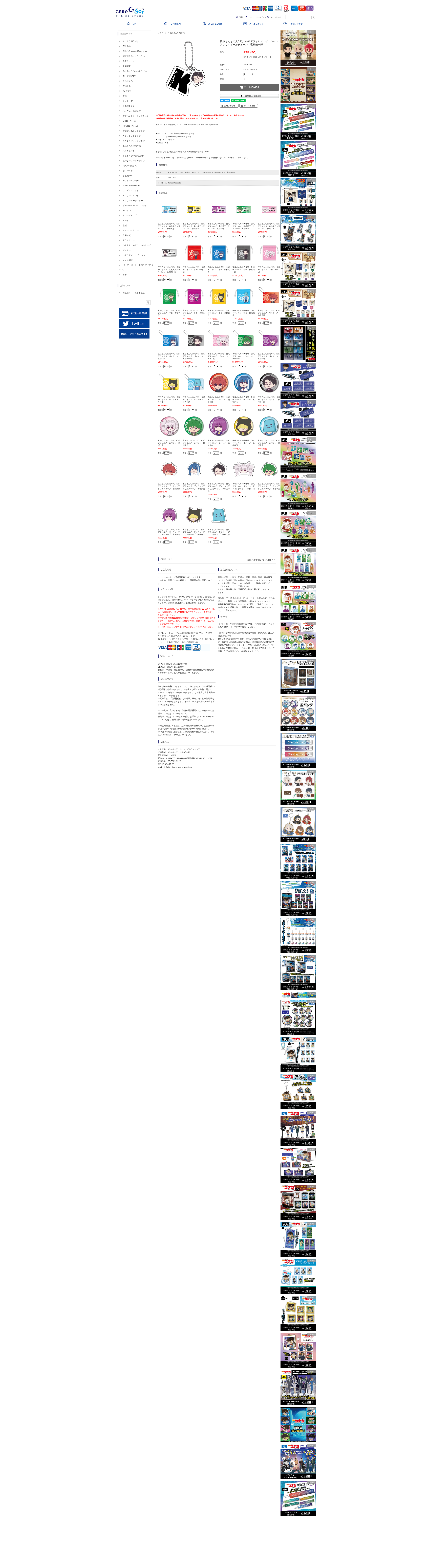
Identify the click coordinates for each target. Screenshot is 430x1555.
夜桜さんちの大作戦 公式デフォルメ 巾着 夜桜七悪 (243, 312)
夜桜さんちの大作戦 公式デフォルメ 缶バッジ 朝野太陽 (219, 399)
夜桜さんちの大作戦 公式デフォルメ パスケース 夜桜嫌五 (169, 399)
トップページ (161, 33)
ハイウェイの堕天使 (132, 111)
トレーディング (130, 215)
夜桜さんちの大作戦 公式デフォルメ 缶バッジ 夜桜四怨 (219, 442)
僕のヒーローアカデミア (134, 161)
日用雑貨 (127, 235)
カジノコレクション (132, 136)
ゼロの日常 (128, 171)
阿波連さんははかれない (134, 56)
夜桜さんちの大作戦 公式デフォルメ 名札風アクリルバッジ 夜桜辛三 (243, 226)
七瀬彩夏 (127, 66)
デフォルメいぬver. (131, 180)
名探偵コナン (129, 106)
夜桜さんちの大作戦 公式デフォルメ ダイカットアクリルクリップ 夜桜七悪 (219, 532)
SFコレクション (130, 121)
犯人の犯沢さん (130, 165)
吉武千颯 (127, 86)
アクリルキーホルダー (133, 200)
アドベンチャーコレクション (136, 116)
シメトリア (128, 101)
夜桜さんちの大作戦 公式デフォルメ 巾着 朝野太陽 (194, 269)
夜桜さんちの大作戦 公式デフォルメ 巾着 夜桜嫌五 (219, 312)
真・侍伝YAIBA (129, 76)
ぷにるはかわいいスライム (135, 71)
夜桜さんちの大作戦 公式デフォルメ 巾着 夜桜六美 (219, 269)
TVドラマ (127, 91)
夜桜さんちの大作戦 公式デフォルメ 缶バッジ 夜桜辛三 (194, 442)
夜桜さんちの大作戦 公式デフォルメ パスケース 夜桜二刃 (219, 356)
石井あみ (127, 46)
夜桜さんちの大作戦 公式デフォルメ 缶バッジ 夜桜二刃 (169, 442)
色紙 (125, 225)
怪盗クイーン (129, 61)
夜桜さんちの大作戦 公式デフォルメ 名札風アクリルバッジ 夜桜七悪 (169, 226)
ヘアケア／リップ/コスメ (134, 255)
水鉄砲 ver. (127, 176)
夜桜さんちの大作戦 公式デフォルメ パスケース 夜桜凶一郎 (194, 356)
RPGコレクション (131, 126)
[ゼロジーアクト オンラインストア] (131, 16)
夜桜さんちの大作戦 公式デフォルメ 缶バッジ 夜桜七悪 (269, 442)
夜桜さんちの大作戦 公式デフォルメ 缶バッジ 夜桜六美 (243, 399)
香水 (125, 96)
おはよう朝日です (131, 41)
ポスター (127, 250)
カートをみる (276, 17)
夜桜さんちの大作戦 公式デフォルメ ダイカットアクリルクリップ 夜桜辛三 (269, 486)
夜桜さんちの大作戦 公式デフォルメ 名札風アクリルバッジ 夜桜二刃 (269, 226)
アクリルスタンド (131, 195)
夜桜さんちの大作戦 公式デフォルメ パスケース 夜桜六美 (169, 356)
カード (126, 220)
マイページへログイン (257, 17)
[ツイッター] (134, 327)
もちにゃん (128, 81)
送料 (241, 17)
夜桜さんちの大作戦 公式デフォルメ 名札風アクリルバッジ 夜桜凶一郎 (169, 269)
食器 (125, 274)
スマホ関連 (128, 260)
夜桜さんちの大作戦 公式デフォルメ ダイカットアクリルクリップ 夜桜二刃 (243, 486)
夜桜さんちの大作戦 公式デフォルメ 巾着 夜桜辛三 (169, 312)
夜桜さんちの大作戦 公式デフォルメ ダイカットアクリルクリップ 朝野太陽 (169, 486)
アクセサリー (129, 240)
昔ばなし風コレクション (134, 131)
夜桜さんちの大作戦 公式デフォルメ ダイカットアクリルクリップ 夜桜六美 (194, 486)
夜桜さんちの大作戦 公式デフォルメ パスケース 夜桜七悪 (194, 399)
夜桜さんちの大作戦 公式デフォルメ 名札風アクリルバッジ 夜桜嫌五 (194, 226)
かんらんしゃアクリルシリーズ (137, 245)
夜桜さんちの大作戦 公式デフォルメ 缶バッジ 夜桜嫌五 (243, 442)
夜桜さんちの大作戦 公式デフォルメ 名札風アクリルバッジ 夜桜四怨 (219, 226)
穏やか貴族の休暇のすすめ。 (136, 51)
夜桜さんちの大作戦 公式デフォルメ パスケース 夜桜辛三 (243, 356)
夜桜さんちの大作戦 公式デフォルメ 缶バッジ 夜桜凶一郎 (269, 399)
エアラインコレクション (134, 141)
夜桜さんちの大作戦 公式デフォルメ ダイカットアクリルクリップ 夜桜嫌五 (194, 532)
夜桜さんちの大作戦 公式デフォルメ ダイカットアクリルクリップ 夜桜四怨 (169, 532)
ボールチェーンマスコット (135, 205)
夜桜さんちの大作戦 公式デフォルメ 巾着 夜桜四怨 (194, 312)
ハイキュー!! (128, 151)
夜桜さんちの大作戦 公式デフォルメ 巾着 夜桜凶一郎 (243, 269)
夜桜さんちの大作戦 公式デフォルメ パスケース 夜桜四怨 (269, 356)
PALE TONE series (131, 185)
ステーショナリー (131, 230)
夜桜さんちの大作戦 (177, 33)
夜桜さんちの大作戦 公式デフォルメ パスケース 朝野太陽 (269, 312)
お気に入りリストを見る (134, 293)
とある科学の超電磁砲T (133, 156)
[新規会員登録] (134, 317)
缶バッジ (127, 210)
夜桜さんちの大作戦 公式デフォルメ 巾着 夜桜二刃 (269, 269)
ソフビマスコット (131, 190)
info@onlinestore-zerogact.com (178, 767)
